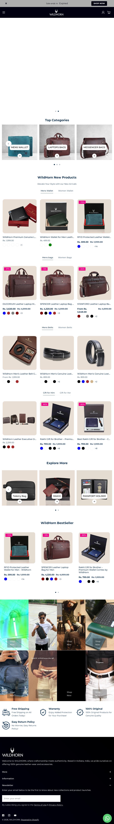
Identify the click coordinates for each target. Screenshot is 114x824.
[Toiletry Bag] (19, 488)
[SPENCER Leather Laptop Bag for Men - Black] (46, 313)
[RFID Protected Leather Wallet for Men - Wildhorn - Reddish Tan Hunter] (91, 246)
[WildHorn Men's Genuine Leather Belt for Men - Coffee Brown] (87, 381)
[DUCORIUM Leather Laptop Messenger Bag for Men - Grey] (12, 313)
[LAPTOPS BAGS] (57, 142)
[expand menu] (3, 12)
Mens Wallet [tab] (47, 190)
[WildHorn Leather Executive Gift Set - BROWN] (12, 447)
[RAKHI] (57, 488)
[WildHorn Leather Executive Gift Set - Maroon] (8, 447)
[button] (109, 12)
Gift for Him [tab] (49, 393)
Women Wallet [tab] (65, 190)
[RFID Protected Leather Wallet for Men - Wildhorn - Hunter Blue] (78, 246)
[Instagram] (9, 815)
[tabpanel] (57, 224)
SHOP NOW (99, 3)
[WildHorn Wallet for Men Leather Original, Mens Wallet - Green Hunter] (46, 244)
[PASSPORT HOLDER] (94, 488)
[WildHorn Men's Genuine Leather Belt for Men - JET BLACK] (46, 381)
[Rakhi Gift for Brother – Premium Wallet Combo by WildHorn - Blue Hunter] (46, 448)
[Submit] (57, 798)
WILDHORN (14, 820)
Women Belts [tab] (65, 327)
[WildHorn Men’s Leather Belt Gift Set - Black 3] (4, 381)
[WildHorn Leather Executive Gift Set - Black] (4, 447)
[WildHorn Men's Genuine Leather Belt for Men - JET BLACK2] (50, 381)
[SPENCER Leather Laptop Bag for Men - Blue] (50, 313)
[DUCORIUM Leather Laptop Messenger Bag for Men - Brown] (8, 313)
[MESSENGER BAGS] (94, 142)
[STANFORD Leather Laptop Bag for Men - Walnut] (83, 316)
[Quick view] (31, 230)
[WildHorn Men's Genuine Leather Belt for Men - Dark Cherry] (41, 381)
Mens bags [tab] (47, 257)
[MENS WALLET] (19, 142)
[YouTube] (15, 815)
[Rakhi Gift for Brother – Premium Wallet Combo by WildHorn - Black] (50, 448)
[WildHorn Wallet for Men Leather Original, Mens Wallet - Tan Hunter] (41, 244)
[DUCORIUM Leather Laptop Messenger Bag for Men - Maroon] (17, 313)
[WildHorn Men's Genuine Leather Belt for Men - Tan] (91, 381)
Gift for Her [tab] (65, 393)
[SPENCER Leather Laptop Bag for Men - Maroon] (41, 313)
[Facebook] (3, 815)
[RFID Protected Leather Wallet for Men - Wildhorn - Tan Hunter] (87, 246)
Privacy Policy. (56, 805)
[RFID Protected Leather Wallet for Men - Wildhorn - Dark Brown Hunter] (83, 246)
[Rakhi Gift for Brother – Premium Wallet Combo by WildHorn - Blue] (41, 448)
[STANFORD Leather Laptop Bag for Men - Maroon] (78, 316)
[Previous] (9, 143)
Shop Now (12, 643)
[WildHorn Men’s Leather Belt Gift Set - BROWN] (17, 381)
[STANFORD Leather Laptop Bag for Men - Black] (91, 316)
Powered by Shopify (30, 820)
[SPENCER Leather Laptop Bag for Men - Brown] (54, 313)
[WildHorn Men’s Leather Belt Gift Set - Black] (8, 381)
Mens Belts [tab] (47, 327)
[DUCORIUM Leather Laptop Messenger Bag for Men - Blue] (4, 313)
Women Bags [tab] (65, 257)
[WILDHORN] (57, 12)
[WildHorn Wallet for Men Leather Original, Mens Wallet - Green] (50, 244)
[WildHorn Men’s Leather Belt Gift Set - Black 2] (12, 381)
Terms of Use (40, 805)
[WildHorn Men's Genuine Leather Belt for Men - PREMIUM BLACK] (54, 381)
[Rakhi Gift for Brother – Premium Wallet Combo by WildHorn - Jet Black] (54, 448)
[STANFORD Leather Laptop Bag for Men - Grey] (87, 316)
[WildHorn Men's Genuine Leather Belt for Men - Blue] (83, 381)
